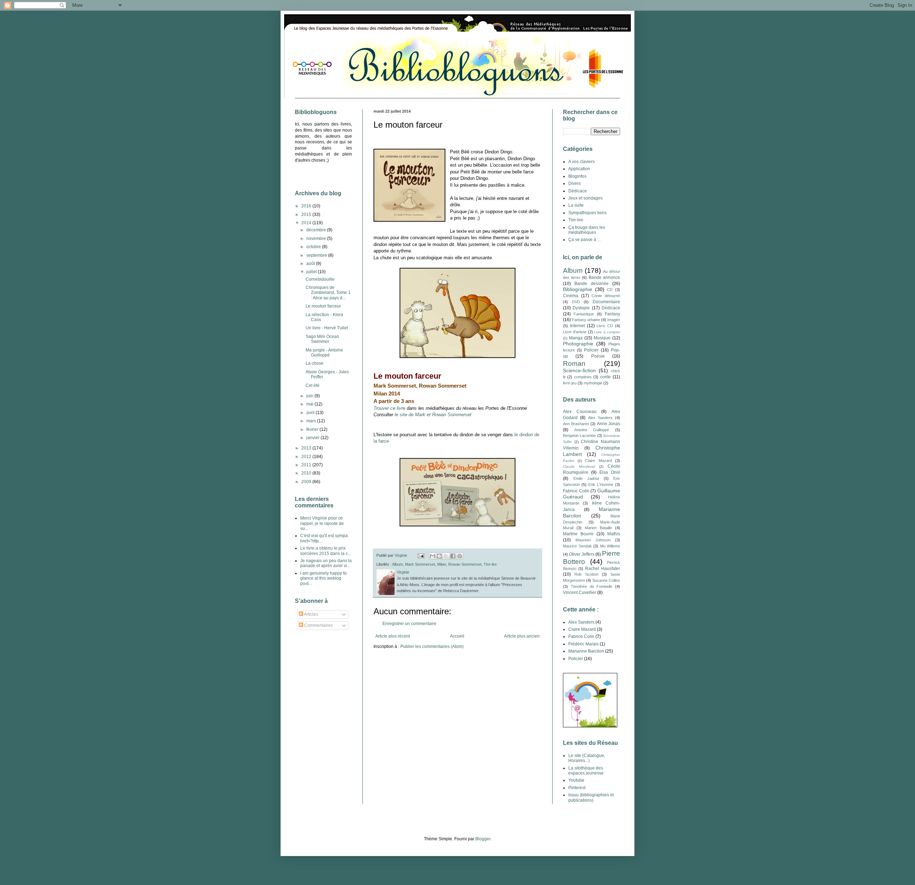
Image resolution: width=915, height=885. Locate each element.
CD (610, 289)
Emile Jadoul (586, 478)
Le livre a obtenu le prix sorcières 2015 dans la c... (325, 551)
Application (579, 168)
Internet (577, 325)
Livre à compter (607, 332)
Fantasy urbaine (586, 320)
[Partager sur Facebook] (452, 556)
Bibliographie (577, 289)
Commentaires (318, 625)
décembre (316, 229)
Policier (591, 350)
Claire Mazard (598, 460)
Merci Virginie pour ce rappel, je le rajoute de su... (322, 523)
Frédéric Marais (583, 643)
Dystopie (581, 307)
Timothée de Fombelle (592, 586)
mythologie (593, 383)
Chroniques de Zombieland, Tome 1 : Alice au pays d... (328, 292)
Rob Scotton (586, 574)
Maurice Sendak (577, 546)
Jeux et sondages (585, 198)
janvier (313, 437)
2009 (306, 481)
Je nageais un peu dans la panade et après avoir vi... (326, 563)
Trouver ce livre (389, 408)
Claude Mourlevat (579, 466)
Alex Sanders (600, 418)
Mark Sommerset (420, 564)
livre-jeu (570, 383)
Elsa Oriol (609, 472)
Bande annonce (604, 277)
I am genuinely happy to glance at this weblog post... (323, 578)
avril (311, 412)
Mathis (613, 533)
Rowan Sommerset (464, 564)
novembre (316, 238)
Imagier (613, 320)
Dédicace (577, 190)
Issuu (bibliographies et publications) (591, 797)
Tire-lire (490, 564)
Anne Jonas (608, 423)
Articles (310, 614)
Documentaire (606, 301)
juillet (312, 271)
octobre (314, 246)
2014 (306, 222)
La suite (576, 205)
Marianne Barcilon (586, 651)
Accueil (457, 636)
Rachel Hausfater (602, 568)
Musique (602, 337)
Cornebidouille (320, 279)
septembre (317, 255)
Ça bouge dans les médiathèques (586, 230)
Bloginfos (577, 176)
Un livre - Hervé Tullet (327, 327)
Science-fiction (579, 370)
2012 (306, 456)
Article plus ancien (522, 636)
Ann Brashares (576, 424)
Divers (574, 183)
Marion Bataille (598, 528)
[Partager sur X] (446, 556)
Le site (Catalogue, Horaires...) (586, 758)
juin (310, 395)
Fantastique (584, 314)
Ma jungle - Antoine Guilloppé (324, 353)
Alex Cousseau (580, 411)
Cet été (313, 385)
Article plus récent (392, 636)
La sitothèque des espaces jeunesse (586, 771)
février (313, 429)
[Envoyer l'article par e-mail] (420, 555)
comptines (583, 377)
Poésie (598, 356)
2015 (306, 214)
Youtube (576, 780)
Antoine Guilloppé (591, 430)
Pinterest (576, 787)
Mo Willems (610, 546)
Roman (574, 363)
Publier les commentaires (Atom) (432, 646)
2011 (306, 464)
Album (397, 564)
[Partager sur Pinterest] (459, 556)
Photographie (578, 343)
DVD (576, 302)
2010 (306, 473)
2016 (306, 205)
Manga (576, 337)
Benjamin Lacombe (579, 435)
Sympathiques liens (587, 212)
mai (310, 404)
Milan (441, 564)
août (311, 263)
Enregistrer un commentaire (409, 623)
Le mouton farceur (323, 306)
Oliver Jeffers (581, 554)
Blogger (482, 838)
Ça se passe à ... (584, 239)
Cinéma (570, 295)
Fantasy (612, 313)
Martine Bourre (578, 533)
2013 (306, 448)
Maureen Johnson (592, 540)
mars (311, 420)
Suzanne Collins (606, 580)
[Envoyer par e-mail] (432, 556)
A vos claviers (581, 161)
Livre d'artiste (575, 332)
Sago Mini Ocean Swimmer (322, 339)
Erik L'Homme (600, 484)
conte (605, 376)
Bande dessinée (591, 283)
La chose (314, 363)
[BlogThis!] (439, 556)
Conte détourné (606, 296)
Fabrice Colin (576, 490)
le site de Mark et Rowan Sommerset (433, 414)
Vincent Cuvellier (579, 592)
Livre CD (605, 326)
